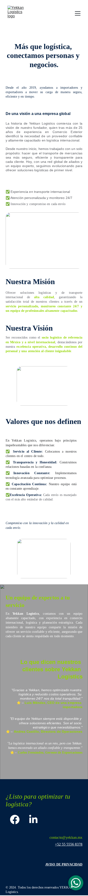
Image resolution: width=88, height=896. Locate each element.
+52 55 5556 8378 (68, 844)
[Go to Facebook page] (14, 819)
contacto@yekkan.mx (66, 837)
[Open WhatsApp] (75, 882)
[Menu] (77, 13)
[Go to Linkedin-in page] (33, 819)
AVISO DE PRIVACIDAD (64, 864)
